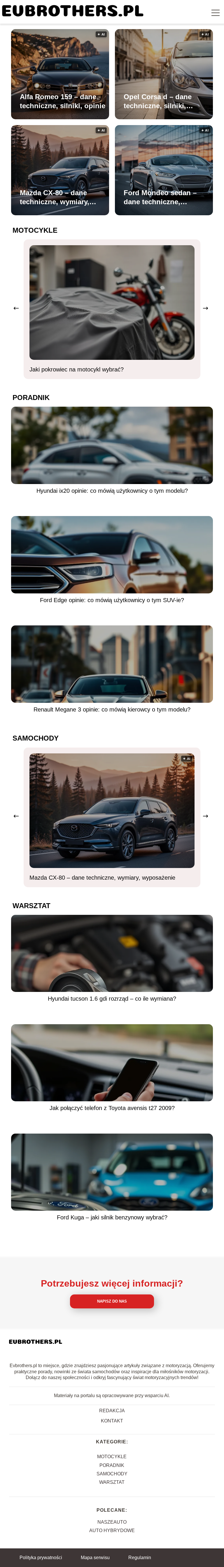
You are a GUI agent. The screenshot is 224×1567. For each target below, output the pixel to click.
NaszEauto (112, 1522)
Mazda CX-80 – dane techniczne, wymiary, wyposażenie (54, 197)
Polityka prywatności (41, 1557)
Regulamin (139, 1557)
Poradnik (31, 397)
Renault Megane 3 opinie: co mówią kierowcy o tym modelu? (112, 709)
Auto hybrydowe (112, 1530)
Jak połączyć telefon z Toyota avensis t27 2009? (112, 1108)
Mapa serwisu (95, 1557)
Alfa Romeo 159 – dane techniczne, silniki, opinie (62, 101)
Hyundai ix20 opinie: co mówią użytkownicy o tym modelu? (112, 491)
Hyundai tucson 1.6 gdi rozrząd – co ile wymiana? (112, 998)
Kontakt (112, 1420)
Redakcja (112, 1410)
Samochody (36, 738)
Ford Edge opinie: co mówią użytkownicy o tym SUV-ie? (112, 600)
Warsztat (31, 906)
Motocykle (35, 230)
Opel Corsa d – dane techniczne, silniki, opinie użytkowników (159, 101)
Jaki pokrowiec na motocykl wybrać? (76, 369)
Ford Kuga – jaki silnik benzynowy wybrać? (112, 1217)
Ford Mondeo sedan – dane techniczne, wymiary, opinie (160, 197)
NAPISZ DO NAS (112, 1301)
